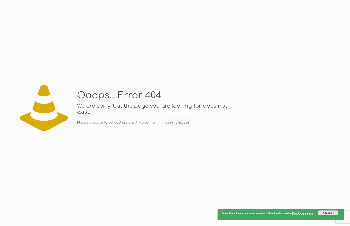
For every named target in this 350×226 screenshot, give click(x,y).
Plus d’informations (302, 212)
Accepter (328, 213)
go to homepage (177, 122)
